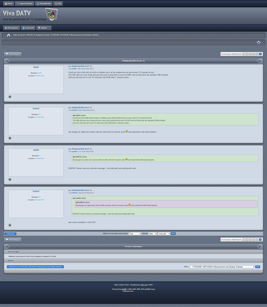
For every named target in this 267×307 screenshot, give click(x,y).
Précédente (10, 234)
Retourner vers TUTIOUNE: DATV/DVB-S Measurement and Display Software (35, 267)
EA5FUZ (74, 110)
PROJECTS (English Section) (37, 35)
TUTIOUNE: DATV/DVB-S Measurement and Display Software (75, 35)
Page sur (236, 54)
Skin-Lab (144, 285)
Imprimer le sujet (259, 42)
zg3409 (74, 151)
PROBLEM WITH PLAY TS (133, 61)
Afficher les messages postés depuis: (116, 233)
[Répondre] (13, 54)
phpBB (123, 289)
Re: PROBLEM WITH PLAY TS (80, 66)
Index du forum (19, 35)
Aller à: (186, 266)
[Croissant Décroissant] (167, 233)
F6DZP (74, 69)
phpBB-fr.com (139, 291)
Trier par (145, 233)
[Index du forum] (31, 14)
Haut (9, 96)
